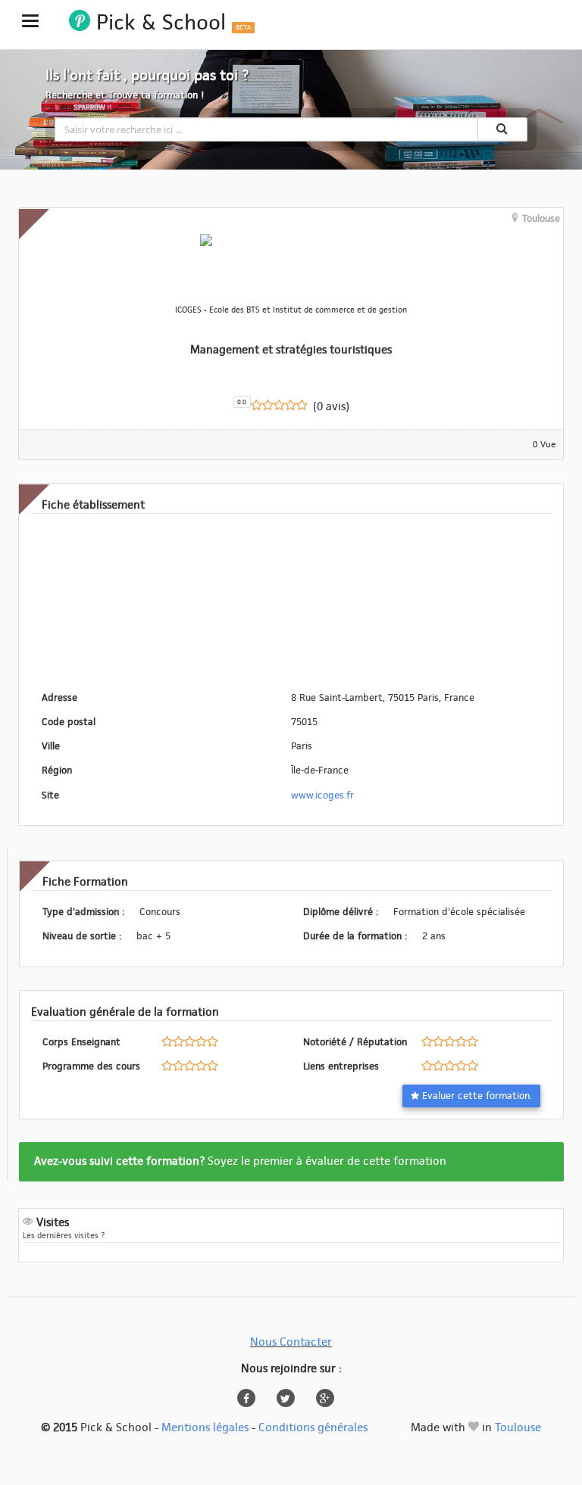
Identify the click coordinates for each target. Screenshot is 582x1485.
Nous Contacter (291, 1342)
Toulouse (518, 1428)
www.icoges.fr (322, 795)
